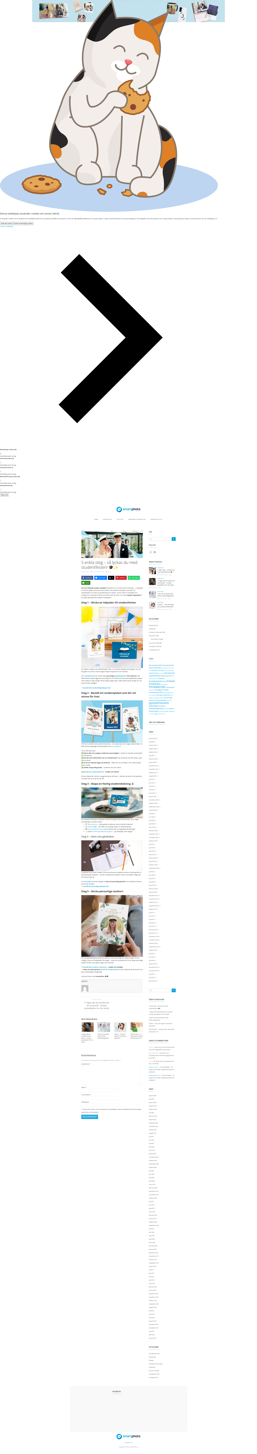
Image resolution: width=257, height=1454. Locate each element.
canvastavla (169, 673)
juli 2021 (151, 779)
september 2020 (154, 807)
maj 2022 (151, 755)
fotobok (171, 681)
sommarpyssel (156, 708)
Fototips (120, 519)
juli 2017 (151, 912)
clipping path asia (154, 1075)
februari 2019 (153, 858)
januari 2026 (152, 738)
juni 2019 (151, 848)
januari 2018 (152, 892)
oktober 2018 (153, 865)
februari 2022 (153, 759)
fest (164, 681)
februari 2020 (153, 831)
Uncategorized (153, 650)
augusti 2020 (153, 810)
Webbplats (85, 1102)
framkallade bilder (156, 692)
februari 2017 (153, 930)
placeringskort (108, 831)
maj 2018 (151, 878)
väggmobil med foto (159, 714)
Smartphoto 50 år (154, 646)
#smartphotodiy (167, 665)
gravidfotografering (168, 692)
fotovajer (151, 690)
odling (150, 698)
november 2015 (153, 971)
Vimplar (89, 827)
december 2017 (153, 895)
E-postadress (86, 1095)
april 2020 (152, 824)
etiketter (161, 678)
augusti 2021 (153, 776)
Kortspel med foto (163, 695)
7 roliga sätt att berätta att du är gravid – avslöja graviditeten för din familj (96, 1005)
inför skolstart (152, 695)
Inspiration (107, 519)
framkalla (165, 690)
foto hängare (164, 684)
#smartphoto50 (155, 665)
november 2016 (153, 940)
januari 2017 (152, 933)
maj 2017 (151, 919)
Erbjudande (152, 625)
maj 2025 (151, 742)
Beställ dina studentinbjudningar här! (97, 688)
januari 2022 (152, 762)
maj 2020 (151, 820)
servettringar (96, 831)
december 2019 (153, 834)
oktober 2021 (153, 772)
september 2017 (154, 906)
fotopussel (170, 687)
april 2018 (152, 882)
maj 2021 (151, 786)
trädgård (167, 711)
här (216, 219)
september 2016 (154, 947)
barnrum (161, 673)
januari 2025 (152, 745)
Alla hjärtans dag (169, 670)
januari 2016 (152, 964)
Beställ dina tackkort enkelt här (95, 967)
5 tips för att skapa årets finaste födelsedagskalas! (103, 1036)
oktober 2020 (153, 803)
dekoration (165, 676)
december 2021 (153, 766)
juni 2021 (151, 783)
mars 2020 (152, 827)
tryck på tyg (161, 711)
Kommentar (86, 1064)
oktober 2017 (153, 902)
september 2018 (154, 868)
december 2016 (153, 936)
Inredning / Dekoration (137, 519)
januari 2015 (152, 981)
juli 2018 (151, 872)
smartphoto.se (156, 519)
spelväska (165, 708)
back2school (153, 673)
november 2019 (153, 837)
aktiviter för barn (158, 670)
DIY (171, 676)
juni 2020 (151, 817)
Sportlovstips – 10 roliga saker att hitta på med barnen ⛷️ (137, 1036)
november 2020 (153, 800)
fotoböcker (155, 683)
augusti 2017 (153, 909)
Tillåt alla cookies (6, 223)
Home (96, 519)
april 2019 (152, 851)
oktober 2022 (153, 752)
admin (84, 981)
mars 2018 (152, 885)
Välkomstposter (92, 824)
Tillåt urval (4, 495)
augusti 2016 (153, 950)
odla (172, 695)
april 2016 (152, 960)
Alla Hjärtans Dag (156, 639)
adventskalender (155, 668)
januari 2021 (152, 796)
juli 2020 (151, 813)
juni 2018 (151, 875)
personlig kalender (159, 700)
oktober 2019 (153, 841)
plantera (169, 700)
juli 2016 (151, 953)
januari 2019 (152, 861)
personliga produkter (158, 698)
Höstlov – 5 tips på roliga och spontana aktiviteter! (120, 1036)
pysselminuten (159, 703)
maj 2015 (151, 974)
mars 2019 (152, 854)
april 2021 (152, 790)
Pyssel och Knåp (154, 643)
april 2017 (152, 923)
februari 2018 (153, 889)
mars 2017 (152, 926)
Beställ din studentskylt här (93, 772)
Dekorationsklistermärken (95, 829)
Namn (84, 1087)
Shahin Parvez (153, 1067)
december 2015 (153, 967)
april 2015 (152, 977)
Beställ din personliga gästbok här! (96, 886)
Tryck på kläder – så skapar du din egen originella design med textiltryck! (161, 1069)
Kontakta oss (128, 1442)
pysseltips (153, 705)
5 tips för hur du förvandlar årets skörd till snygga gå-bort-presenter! (161, 1055)
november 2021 (153, 769)
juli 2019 (151, 844)
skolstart (162, 706)
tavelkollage (153, 711)
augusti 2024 (153, 749)
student (171, 708)
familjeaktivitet (156, 681)
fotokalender (157, 687)
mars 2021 (152, 793)
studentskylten (115, 746)
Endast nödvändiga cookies (23, 223)
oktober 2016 (153, 943)
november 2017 (153, 899)
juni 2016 (151, 957)
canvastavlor (155, 675)
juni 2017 (151, 916)
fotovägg (157, 690)
